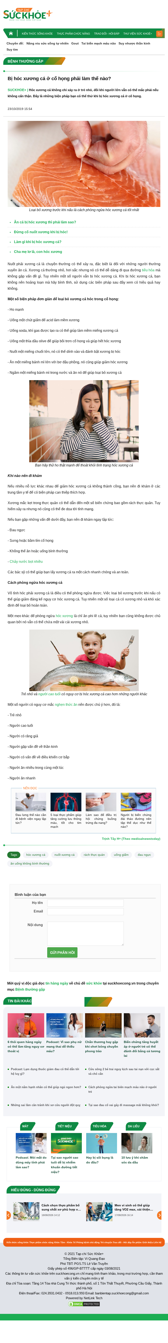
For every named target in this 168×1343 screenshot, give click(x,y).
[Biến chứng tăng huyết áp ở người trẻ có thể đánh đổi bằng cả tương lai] (142, 1025)
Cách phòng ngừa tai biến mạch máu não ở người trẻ (122, 1089)
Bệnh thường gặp (30, 989)
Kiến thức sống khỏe (37, 33)
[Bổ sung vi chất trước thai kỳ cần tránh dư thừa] (99, 1215)
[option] (47, 1211)
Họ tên (37, 903)
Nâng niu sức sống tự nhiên (47, 43)
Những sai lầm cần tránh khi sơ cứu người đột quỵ (45, 1105)
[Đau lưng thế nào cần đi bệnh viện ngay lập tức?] (31, 802)
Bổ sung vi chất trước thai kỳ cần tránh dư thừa (134, 1207)
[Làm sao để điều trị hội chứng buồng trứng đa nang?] (101, 802)
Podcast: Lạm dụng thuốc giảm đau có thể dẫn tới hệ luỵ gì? (45, 1071)
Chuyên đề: (15, 43)
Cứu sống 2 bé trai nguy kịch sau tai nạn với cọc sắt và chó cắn (123, 1071)
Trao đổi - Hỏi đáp (106, 33)
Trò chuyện (106, 1242)
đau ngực (144, 854)
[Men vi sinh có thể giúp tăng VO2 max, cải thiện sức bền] (26, 1211)
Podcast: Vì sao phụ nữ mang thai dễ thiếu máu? (64, 1046)
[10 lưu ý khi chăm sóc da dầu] (136, 1143)
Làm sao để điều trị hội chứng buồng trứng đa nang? (101, 818)
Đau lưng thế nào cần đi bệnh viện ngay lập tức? (31, 818)
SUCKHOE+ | (18, 90)
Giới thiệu (147, 1242)
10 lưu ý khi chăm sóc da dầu (134, 1160)
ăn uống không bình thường (29, 863)
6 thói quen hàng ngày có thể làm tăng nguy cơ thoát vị (26, 1046)
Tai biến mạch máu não (98, 43)
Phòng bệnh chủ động (88, 1242)
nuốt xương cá (64, 854)
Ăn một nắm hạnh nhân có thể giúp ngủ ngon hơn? (46, 1087)
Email (38, 911)
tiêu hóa (148, 270)
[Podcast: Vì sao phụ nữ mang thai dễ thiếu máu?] (64, 1025)
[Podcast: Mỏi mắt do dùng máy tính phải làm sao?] (31, 1143)
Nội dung (35, 925)
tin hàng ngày (57, 983)
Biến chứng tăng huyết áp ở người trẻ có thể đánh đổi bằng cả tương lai (142, 1048)
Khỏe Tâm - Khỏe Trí (65, 1242)
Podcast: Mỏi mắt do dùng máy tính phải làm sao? (31, 1162)
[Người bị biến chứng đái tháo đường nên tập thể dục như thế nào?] (136, 802)
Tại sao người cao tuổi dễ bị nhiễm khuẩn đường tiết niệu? (64, 1165)
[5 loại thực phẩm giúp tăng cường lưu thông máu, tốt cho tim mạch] (66, 802)
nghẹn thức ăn (66, 704)
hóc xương (64, 616)
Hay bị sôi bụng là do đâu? (99, 1160)
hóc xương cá (35, 854)
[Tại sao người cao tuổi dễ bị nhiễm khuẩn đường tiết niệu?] (66, 1143)
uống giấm (121, 854)
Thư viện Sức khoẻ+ (137, 33)
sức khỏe (94, 983)
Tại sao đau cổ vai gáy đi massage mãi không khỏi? (123, 1105)
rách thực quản (94, 854)
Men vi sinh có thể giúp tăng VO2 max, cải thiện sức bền (59, 1207)
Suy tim (12, 49)
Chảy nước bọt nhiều (26, 561)
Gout (75, 43)
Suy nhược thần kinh (134, 43)
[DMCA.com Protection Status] (84, 1304)
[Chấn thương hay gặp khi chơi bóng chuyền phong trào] (103, 1025)
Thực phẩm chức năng (73, 33)
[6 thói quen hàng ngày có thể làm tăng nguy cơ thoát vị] (26, 1025)
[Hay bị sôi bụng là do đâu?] (101, 1143)
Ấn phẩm (137, 1242)
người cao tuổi (49, 694)
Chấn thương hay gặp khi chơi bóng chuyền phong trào (101, 1046)
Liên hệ (157, 1242)
